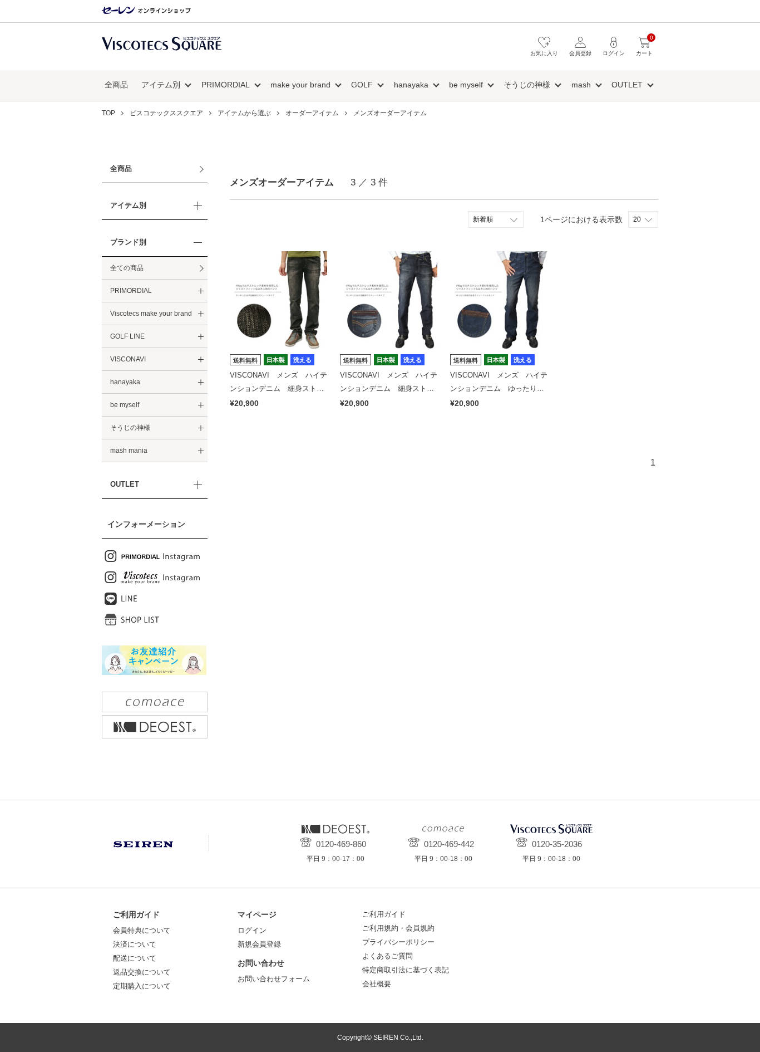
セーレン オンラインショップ (146, 11)
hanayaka (411, 84)
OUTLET (627, 84)
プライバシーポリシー (398, 942)
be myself (466, 84)
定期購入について (142, 986)
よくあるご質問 (387, 956)
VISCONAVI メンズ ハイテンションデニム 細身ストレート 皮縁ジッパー (388, 388)
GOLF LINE (127, 336)
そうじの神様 (527, 84)
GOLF (362, 84)
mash (581, 84)
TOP (108, 113)
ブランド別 (128, 242)
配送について (134, 958)
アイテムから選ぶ (244, 113)
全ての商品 (127, 268)
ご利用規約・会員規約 (398, 928)
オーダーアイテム (312, 113)
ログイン (252, 930)
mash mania (128, 450)
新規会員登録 (259, 944)
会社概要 (376, 984)
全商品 (116, 84)
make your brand (300, 84)
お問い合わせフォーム (274, 979)
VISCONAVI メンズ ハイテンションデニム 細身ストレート (278, 388)
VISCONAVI (128, 359)
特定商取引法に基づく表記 (405, 970)
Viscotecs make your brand (151, 313)
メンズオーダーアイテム (390, 113)
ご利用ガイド (384, 914)
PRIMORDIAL (225, 84)
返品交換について (142, 972)
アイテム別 (160, 84)
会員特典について (142, 930)
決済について (134, 944)
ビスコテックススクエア (161, 49)
